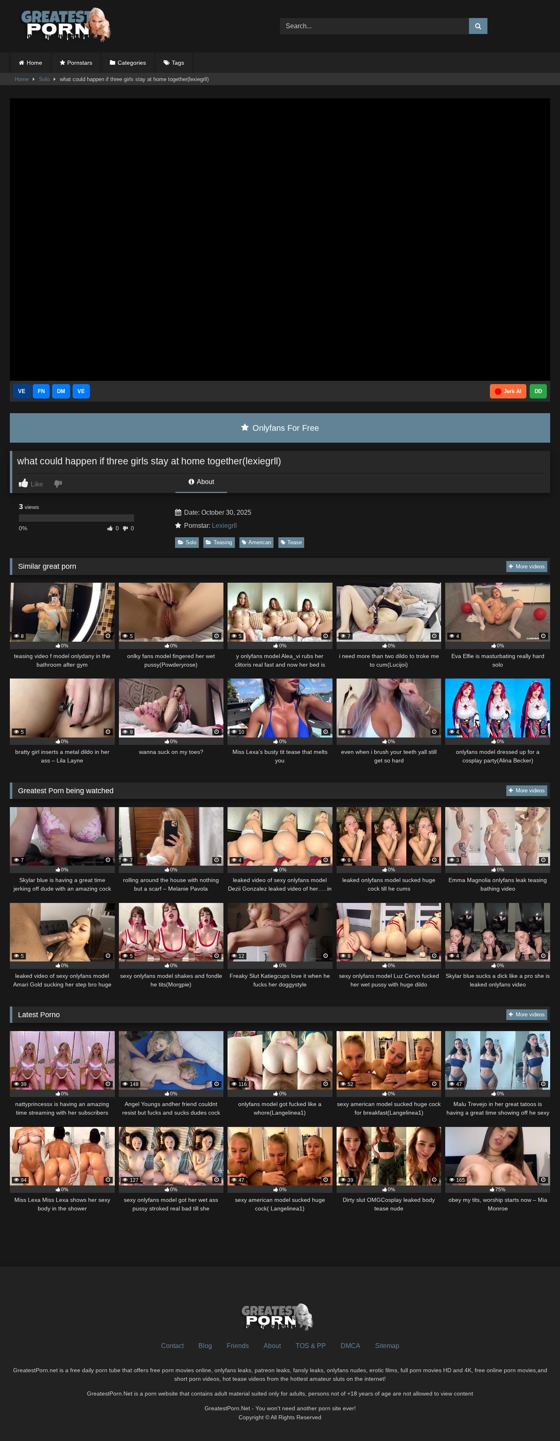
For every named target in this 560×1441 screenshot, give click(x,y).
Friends (238, 1345)
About (205, 481)
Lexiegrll (224, 525)
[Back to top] (535, 1417)
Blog (205, 1345)
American (259, 542)
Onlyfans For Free (284, 427)
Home (34, 62)
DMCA (350, 1345)
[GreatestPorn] (65, 26)
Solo (44, 79)
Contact (172, 1345)
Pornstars (79, 62)
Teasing (223, 542)
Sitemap (387, 1345)
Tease (294, 542)
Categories (132, 62)
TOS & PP (311, 1345)
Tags (178, 62)
